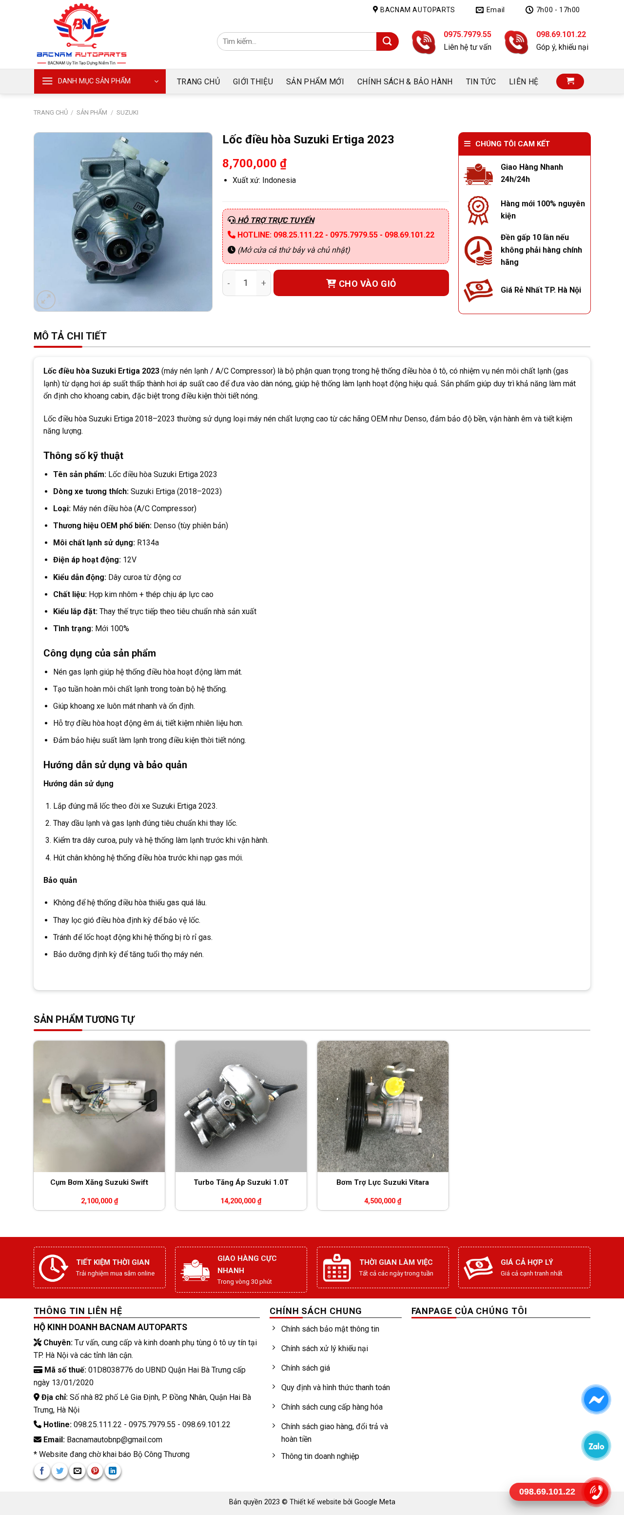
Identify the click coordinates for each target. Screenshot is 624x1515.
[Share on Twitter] (60, 1471)
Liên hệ (523, 81)
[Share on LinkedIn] (113, 1471)
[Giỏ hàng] (570, 82)
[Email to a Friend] (77, 1471)
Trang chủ (198, 81)
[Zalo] (596, 1446)
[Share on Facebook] (42, 1471)
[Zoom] (46, 299)
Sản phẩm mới (315, 81)
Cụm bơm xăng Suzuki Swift (99, 1182)
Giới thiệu (253, 81)
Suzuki (127, 112)
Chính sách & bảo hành (405, 81)
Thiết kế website (316, 1502)
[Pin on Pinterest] (95, 1471)
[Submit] (387, 41)
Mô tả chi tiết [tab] (70, 336)
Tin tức (481, 81)
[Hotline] (596, 1492)
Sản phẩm (92, 112)
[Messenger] (596, 1399)
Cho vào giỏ (367, 284)
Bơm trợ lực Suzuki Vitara (382, 1182)
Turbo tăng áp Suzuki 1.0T (241, 1182)
